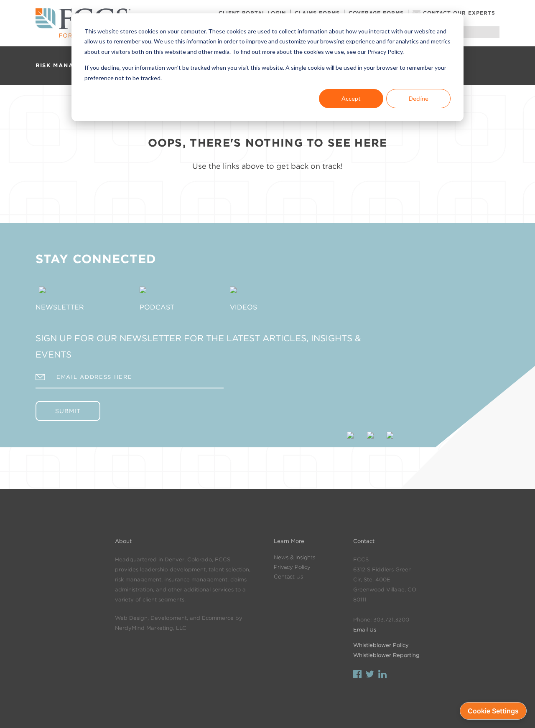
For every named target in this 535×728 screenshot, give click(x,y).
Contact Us (288, 576)
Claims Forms (317, 13)
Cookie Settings (493, 711)
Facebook (357, 675)
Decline (418, 98)
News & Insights (294, 557)
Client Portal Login (252, 13)
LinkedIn (382, 675)
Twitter (370, 675)
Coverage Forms (376, 13)
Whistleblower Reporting (386, 655)
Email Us (364, 630)
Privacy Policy (292, 567)
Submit (68, 411)
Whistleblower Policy (381, 645)
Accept (351, 98)
